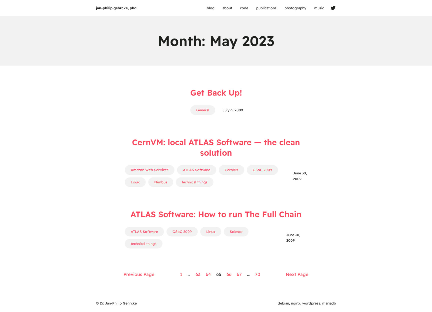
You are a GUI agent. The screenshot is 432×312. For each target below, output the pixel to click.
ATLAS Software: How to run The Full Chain (216, 214)
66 (229, 274)
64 (208, 274)
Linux (135, 182)
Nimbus (160, 182)
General (202, 110)
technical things (195, 182)
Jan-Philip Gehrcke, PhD (116, 8)
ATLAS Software (196, 170)
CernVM (231, 170)
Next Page (297, 274)
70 (257, 274)
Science (236, 231)
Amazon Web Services (149, 170)
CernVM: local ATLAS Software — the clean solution (216, 147)
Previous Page (139, 274)
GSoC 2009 (262, 170)
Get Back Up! (216, 93)
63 (198, 274)
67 (239, 274)
